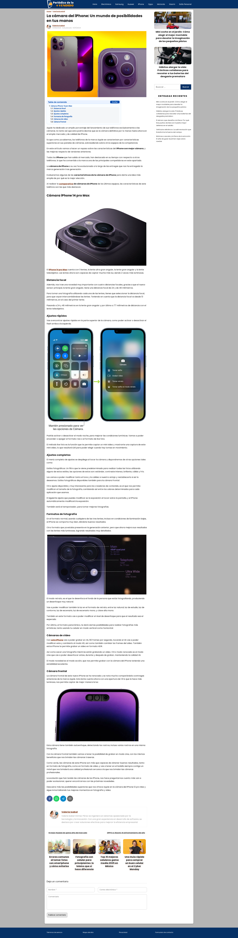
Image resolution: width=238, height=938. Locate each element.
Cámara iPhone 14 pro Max (60, 106)
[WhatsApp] (56, 799)
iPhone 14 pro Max (58, 269)
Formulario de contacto (164, 932)
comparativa (66, 183)
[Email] (70, 799)
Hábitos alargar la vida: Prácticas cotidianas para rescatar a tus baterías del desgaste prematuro (173, 113)
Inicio (95, 4)
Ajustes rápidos (58, 111)
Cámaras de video (59, 119)
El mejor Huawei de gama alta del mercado (68, 833)
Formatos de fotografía (61, 116)
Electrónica (106, 4)
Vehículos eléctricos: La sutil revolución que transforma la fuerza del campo (173, 130)
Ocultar (115, 102)
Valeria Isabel (58, 25)
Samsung (119, 4)
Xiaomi (172, 4)
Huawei (131, 4)
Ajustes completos (59, 114)
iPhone (141, 4)
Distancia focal (58, 108)
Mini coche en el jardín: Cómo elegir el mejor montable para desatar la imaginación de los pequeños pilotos (171, 104)
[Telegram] (63, 799)
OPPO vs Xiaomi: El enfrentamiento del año (126, 833)
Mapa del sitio (88, 932)
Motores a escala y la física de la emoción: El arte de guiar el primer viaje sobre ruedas (173, 139)
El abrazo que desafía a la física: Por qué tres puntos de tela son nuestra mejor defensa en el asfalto (172, 123)
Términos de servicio (54, 932)
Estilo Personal (185, 4)
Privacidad (123, 932)
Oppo (150, 4)
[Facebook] (50, 799)
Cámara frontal (58, 122)
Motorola (161, 4)
